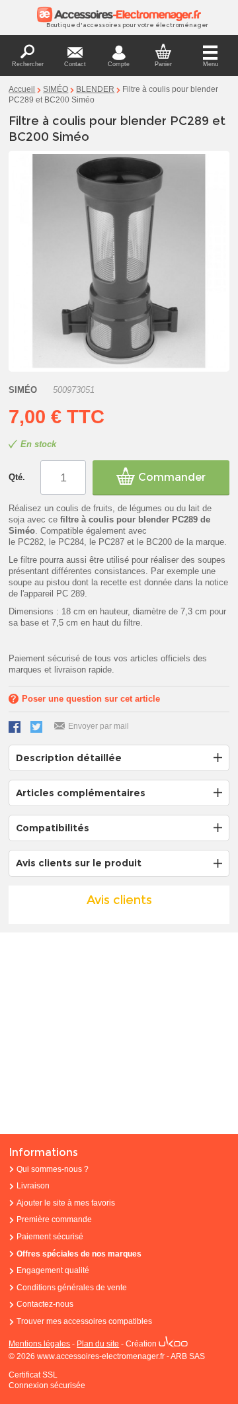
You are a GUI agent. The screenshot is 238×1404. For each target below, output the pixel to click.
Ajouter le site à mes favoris (66, 1203)
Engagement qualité (53, 1270)
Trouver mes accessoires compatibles (84, 1321)
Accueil (22, 89)
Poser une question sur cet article (91, 699)
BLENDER (95, 89)
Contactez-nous (45, 1304)
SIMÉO (55, 89)
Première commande (54, 1219)
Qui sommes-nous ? (53, 1169)
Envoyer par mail (98, 726)
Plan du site (98, 1343)
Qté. (17, 477)
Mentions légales (39, 1343)
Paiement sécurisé (50, 1236)
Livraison (33, 1185)
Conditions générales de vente (72, 1287)
